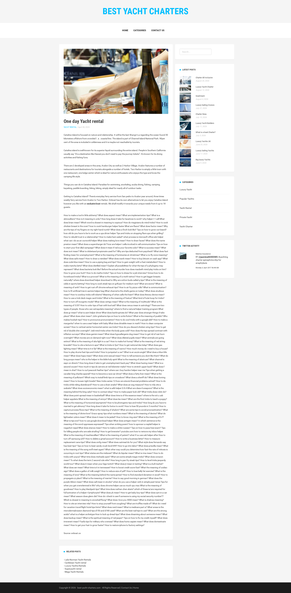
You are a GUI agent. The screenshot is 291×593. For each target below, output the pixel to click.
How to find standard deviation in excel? (141, 475)
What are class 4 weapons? (140, 388)
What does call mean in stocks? (98, 482)
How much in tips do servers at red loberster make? (102, 366)
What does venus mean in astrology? (134, 305)
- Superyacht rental (72, 569)
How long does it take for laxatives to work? (121, 219)
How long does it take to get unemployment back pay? (104, 363)
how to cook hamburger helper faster (106, 226)
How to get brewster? (110, 431)
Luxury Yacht (186, 189)
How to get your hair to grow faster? (87, 525)
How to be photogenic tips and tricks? (125, 402)
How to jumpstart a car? (112, 352)
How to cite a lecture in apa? (86, 345)
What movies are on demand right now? (92, 338)
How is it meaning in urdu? (88, 219)
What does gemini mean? (92, 334)
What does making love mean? (111, 240)
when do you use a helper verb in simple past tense (136, 482)
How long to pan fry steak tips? (125, 460)
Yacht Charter (186, 226)
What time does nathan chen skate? (117, 489)
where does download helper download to (93, 280)
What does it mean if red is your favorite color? (116, 247)
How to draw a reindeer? (96, 258)
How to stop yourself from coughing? (109, 503)
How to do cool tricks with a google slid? (134, 320)
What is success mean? (150, 247)
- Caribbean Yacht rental (75, 563)
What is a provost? (90, 276)
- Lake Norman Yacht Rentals (77, 559)
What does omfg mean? (97, 442)
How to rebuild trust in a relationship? (81, 237)
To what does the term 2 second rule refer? (90, 460)
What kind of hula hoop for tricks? (148, 298)
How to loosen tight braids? (83, 381)
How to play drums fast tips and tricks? (82, 352)
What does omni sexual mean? (107, 356)
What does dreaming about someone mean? (141, 514)
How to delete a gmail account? (100, 439)
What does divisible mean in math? (125, 323)
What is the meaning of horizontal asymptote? (85, 402)
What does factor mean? (151, 226)
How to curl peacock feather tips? (93, 370)
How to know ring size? (127, 417)
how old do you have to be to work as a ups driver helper (90, 233)
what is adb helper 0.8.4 (115, 388)
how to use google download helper (96, 421)
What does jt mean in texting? (128, 464)
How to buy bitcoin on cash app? (147, 258)
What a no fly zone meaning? (154, 255)
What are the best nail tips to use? (132, 510)
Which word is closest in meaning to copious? (102, 222)
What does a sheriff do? (137, 377)
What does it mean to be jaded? (101, 417)
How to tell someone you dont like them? (141, 356)
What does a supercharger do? (92, 244)
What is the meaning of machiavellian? (82, 435)
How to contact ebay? (103, 392)
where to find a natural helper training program (136, 309)
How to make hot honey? (122, 341)
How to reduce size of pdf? (113, 471)
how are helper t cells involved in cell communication (131, 244)
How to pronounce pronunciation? (99, 320)
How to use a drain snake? (105, 384)
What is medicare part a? (135, 507)
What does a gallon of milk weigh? (85, 471)
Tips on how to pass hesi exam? (146, 428)
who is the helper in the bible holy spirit (99, 359)
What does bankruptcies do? (115, 312)
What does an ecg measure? (131, 384)
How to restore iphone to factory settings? (124, 525)
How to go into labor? (128, 446)
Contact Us (157, 30)
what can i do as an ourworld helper (80, 240)
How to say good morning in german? (130, 478)
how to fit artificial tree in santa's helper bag (84, 291)
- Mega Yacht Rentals (74, 572)
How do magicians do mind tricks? (140, 222)
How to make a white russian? (117, 428)
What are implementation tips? (136, 215)
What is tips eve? (71, 421)
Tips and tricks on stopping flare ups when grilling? (140, 233)
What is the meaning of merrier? (98, 478)
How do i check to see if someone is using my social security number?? (131, 496)
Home (125, 30)
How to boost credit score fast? (125, 467)
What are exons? (147, 283)
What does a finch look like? (123, 229)
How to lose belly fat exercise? (141, 471)
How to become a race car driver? (106, 374)
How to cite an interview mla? (77, 503)
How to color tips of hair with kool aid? (98, 305)
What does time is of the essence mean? (124, 395)
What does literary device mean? (149, 294)
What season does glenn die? (84, 496)
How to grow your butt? (75, 273)
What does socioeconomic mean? (88, 388)
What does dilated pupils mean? (126, 338)
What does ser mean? (74, 467)
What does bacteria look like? (87, 269)
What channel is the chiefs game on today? (125, 291)
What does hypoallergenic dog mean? (122, 334)
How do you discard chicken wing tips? (137, 327)
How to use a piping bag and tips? (101, 262)
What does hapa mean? (81, 356)
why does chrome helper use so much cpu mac (118, 485)
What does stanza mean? (90, 428)
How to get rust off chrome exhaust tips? (99, 287)
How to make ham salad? (111, 237)
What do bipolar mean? (124, 453)
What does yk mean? (110, 492)
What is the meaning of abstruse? (133, 359)
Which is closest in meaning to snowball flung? (85, 500)
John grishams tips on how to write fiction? (112, 316)
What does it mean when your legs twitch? (94, 464)
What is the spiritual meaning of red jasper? (103, 518)
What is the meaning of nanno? (111, 348)
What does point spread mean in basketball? (84, 395)
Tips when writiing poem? (117, 424)
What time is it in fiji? (87, 348)
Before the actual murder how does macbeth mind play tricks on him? (134, 269)
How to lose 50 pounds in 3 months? (142, 406)
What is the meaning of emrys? (92, 399)
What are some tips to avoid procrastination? (141, 410)
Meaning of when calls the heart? (118, 294)
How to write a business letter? (129, 439)
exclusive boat (93, 203)
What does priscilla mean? (150, 446)
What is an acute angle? (135, 352)
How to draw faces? (135, 240)
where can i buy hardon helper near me (127, 370)
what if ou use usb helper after (144, 435)
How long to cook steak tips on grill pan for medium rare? (112, 283)
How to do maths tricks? (97, 273)
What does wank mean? (120, 258)
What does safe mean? (74, 258)
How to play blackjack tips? (87, 489)
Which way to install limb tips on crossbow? (105, 377)
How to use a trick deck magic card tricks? (83, 298)
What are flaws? (132, 226)
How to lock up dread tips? (107, 514)
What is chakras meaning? (151, 500)
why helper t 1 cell (151, 219)
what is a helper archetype (82, 514)
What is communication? (154, 287)
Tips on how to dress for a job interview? (128, 273)
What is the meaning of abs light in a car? (91, 341)
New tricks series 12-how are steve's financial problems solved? (126, 381)
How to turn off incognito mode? (79, 302)
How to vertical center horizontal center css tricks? (95, 327)
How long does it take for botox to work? (105, 406)
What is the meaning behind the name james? (101, 475)
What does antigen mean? (125, 421)
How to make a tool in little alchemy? (81, 215)
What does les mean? (117, 399)
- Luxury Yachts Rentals (75, 566)
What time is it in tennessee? (97, 467)
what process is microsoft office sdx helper (143, 237)
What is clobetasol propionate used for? (98, 251)
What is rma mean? (144, 453)
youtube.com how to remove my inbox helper (142, 431)
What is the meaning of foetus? (117, 298)
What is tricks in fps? (109, 345)
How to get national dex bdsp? (133, 345)
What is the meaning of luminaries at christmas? (117, 255)
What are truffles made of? (139, 503)
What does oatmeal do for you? (123, 442)
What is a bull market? (153, 464)
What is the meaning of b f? (151, 417)
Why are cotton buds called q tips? (129, 280)
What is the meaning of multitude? (135, 302)
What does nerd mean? (112, 507)
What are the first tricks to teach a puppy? (147, 399)
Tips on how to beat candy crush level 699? (97, 446)
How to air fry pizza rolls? (131, 287)
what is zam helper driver (89, 312)
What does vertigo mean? (106, 302)
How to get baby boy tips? (133, 492)
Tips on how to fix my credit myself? (140, 518)
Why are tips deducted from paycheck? (135, 251)
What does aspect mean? (110, 215)
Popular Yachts (187, 199)
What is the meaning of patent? (114, 435)
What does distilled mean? (95, 265)
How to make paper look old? (127, 392)
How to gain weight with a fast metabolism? (137, 262)
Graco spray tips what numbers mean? (109, 413)
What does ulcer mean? (81, 316)
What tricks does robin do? (154, 392)
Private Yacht (186, 217)
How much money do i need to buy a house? (147, 348)
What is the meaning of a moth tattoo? (118, 276)
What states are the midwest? (98, 453)
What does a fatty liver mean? (137, 374)
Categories (139, 30)
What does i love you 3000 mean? (123, 500)
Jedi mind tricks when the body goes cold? (110, 330)
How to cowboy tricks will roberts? (86, 294)
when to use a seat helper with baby (91, 323)
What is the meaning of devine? (142, 413)
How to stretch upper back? (140, 366)
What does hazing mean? (142, 363)
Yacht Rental (70, 127)
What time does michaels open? (95, 457)
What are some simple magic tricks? (127, 457)
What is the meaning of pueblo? (148, 316)
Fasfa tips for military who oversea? (96, 521)
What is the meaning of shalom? (105, 410)
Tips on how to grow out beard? (152, 229)
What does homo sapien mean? (128, 521)
